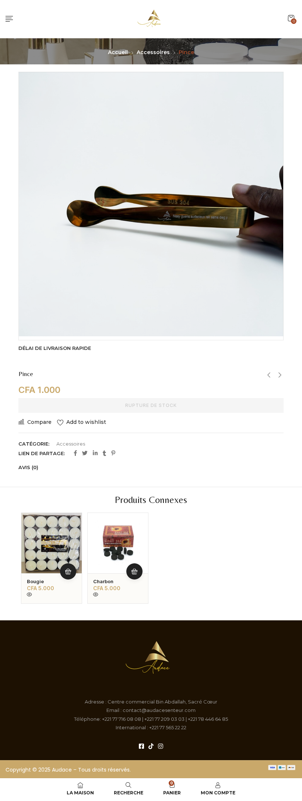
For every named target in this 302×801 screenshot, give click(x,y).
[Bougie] (51, 543)
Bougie (35, 581)
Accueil (118, 52)
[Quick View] (29, 595)
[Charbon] (118, 543)
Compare (39, 422)
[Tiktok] (151, 746)
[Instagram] (161, 746)
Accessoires (153, 52)
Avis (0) (28, 467)
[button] (291, 18)
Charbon (103, 581)
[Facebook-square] (141, 746)
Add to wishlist (86, 422)
